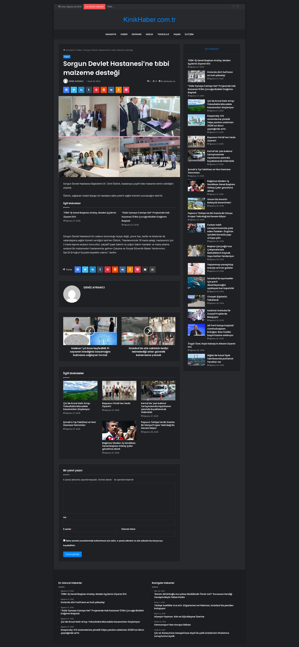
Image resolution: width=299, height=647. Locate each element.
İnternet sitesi (128, 529)
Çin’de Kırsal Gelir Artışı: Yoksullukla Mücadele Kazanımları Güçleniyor (76, 406)
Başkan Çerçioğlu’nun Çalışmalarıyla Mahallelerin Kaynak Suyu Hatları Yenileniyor (220, 251)
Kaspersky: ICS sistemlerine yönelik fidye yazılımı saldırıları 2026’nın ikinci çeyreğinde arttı (220, 122)
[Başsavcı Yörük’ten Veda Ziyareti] (119, 390)
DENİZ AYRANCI (76, 81)
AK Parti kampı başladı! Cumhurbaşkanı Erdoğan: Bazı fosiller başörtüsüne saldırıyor (220, 330)
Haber (124, 34)
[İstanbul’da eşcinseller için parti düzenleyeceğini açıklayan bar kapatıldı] (196, 283)
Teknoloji (163, 34)
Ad (65, 517)
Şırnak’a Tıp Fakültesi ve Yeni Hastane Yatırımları (79, 424)
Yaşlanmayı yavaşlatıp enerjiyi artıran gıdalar (220, 266)
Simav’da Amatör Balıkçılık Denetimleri (219, 201)
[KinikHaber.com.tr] (149, 19)
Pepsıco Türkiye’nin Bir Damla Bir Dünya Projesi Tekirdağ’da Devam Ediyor (158, 425)
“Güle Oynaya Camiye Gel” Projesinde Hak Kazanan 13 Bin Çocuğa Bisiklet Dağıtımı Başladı (150, 6)
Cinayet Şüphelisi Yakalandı (217, 298)
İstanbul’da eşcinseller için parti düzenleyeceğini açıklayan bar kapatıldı (220, 283)
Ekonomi (136, 34)
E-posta (68, 529)
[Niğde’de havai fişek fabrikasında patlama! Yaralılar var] (196, 359)
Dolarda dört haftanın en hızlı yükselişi (220, 74)
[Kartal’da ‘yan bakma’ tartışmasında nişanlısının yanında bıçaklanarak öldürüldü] (158, 390)
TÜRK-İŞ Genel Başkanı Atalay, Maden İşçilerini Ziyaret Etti (209, 62)
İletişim (189, 34)
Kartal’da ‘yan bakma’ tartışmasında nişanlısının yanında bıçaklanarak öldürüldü (156, 408)
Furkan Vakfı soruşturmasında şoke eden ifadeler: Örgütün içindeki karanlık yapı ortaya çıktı (220, 231)
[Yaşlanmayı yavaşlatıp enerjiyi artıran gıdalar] (196, 269)
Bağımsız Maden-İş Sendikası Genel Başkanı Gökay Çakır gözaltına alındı (118, 445)
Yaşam (176, 34)
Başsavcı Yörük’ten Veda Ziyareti (116, 405)
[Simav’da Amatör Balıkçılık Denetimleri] (196, 203)
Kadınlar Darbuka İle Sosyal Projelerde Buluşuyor (218, 314)
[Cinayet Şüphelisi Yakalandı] (196, 301)
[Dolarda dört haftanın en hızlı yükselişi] (196, 76)
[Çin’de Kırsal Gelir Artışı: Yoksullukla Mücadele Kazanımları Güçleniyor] (80, 390)
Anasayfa (110, 34)
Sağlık (149, 34)
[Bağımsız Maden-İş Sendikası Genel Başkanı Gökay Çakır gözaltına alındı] (119, 430)
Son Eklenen (212, 48)
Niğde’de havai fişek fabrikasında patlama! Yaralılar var (220, 358)
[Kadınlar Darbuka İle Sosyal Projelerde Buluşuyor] (196, 315)
